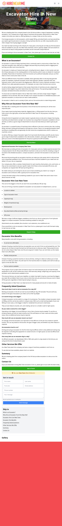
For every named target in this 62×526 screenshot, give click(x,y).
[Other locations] (54, 3)
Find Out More (31, 142)
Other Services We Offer (10, 425)
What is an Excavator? (9, 412)
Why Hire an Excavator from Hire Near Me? (15, 415)
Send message (23, 403)
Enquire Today (31, 232)
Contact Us (31, 56)
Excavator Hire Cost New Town (11, 417)
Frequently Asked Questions (11, 422)
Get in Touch (31, 368)
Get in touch (31, 23)
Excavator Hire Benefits (9, 420)
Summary (6, 428)
